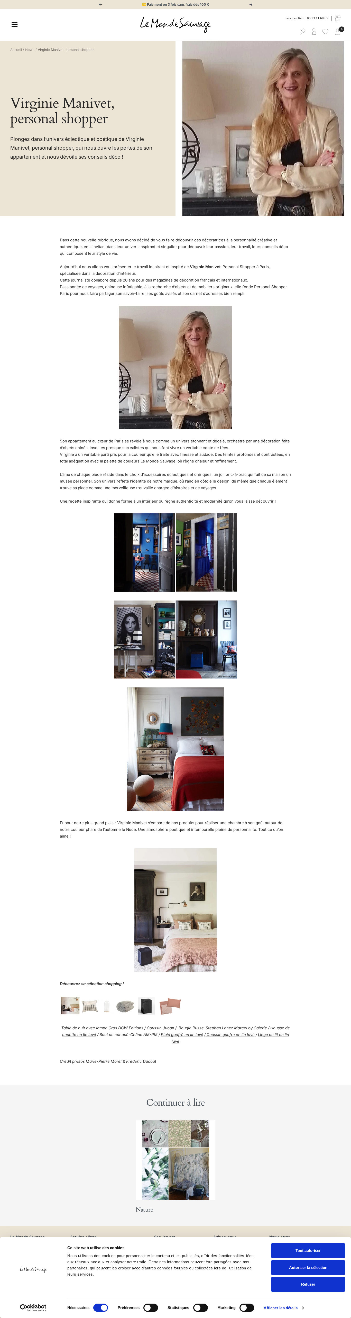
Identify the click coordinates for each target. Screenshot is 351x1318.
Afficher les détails (281, 1308)
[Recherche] (303, 32)
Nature (144, 1209)
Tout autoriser (308, 1250)
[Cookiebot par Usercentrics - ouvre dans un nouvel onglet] (33, 1308)
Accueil (16, 50)
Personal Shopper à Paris (246, 266)
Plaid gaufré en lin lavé (182, 1034)
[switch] (150, 1308)
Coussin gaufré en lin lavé (230, 1034)
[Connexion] (314, 32)
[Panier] (338, 32)
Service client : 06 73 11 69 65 (306, 18)
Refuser (308, 1284)
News (29, 50)
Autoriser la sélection (308, 1267)
